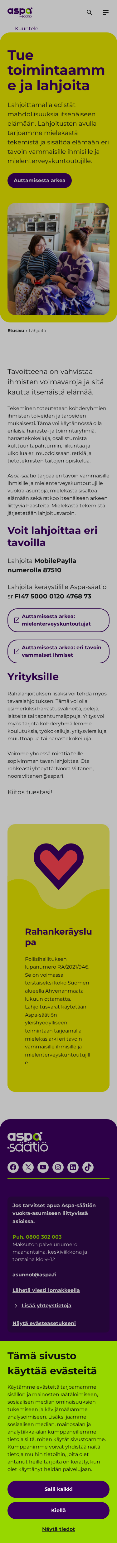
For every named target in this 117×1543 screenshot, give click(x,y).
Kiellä (58, 1510)
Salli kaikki (59, 1489)
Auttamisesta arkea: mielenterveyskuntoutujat (56, 620)
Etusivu (15, 330)
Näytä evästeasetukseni (44, 1323)
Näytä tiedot (58, 1529)
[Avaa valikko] (106, 12)
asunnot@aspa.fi (34, 1275)
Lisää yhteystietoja (46, 1305)
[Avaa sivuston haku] (89, 12)
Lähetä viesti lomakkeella (46, 1290)
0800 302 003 (44, 1237)
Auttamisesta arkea (40, 180)
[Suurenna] (75, 851)
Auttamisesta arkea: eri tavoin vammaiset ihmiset (61, 651)
